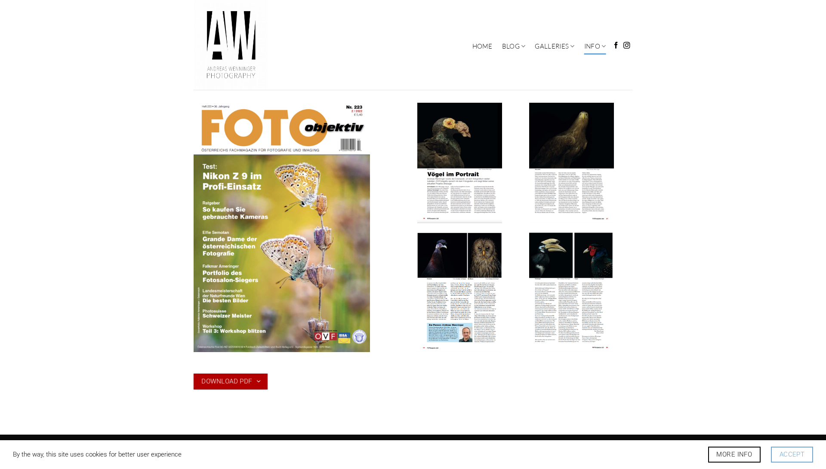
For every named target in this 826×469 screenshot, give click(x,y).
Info (592, 46)
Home (482, 46)
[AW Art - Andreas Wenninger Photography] (242, 45)
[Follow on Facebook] (616, 45)
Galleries (552, 46)
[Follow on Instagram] (626, 45)
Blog (511, 46)
